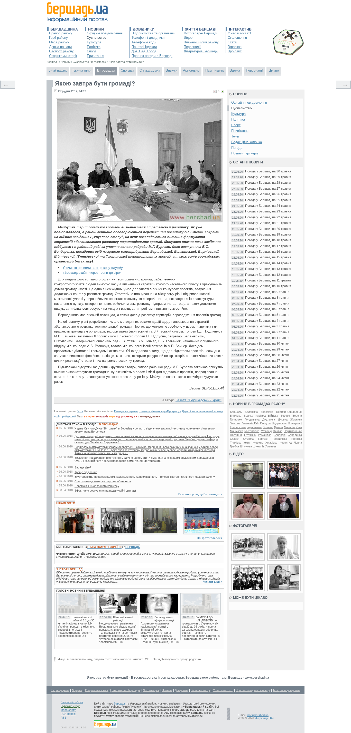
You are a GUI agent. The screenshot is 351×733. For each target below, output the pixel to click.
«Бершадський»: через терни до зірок (92, 273)
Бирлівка (235, 415)
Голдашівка (252, 419)
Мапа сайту (68, 709)
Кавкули (265, 423)
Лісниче (268, 427)
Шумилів (258, 446)
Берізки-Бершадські (289, 411)
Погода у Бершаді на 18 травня (268, 240)
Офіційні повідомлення (105, 33)
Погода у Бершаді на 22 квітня (267, 389)
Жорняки (296, 419)
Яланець (270, 446)
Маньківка (236, 431)
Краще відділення (86, 472)
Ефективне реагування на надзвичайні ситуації (105, 490)
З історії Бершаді (69, 569)
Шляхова (246, 446)
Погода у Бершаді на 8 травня (267, 297)
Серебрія (279, 434)
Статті (232, 42)
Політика (93, 47)
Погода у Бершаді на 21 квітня (267, 395)
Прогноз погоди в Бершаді (152, 56)
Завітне (235, 423)
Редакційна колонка (246, 142)
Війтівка (273, 415)
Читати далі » (212, 581)
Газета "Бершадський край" (198, 400)
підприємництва (126, 416)
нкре (112, 416)
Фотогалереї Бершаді (200, 33)
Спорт (91, 51)
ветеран (89, 416)
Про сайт (235, 51)
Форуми (77, 690)
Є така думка (150, 70)
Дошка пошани (60, 47)
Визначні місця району (201, 42)
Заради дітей (83, 467)
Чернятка (286, 442)
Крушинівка (254, 427)
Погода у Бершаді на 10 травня (268, 286)
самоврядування (149, 416)
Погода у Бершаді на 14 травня (268, 263)
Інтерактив (240, 29)
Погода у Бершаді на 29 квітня (267, 349)
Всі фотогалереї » (209, 538)
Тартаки (263, 438)
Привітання (95, 56)
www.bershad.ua (257, 677)
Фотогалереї (245, 526)
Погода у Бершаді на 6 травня (267, 309)
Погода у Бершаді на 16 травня (268, 251)
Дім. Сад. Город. (144, 51)
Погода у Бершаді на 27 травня (268, 188)
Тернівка (296, 438)
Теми (235, 136)
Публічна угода (70, 706)
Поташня (236, 434)
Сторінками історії (63, 56)
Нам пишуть (214, 70)
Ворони (297, 415)
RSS (63, 717)
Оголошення (237, 38)
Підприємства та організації (153, 33)
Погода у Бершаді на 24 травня (268, 206)
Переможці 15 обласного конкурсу (97, 485)
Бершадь (132, 547)
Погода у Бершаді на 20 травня (268, 229)
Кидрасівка (279, 423)
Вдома (235, 70)
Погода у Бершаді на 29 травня (268, 177)
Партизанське (293, 431)
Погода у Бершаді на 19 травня (268, 234)
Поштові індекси (144, 47)
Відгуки (171, 70)
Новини (96, 29)
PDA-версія (68, 713)
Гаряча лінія (81, 70)
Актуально (191, 70)
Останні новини (248, 162)
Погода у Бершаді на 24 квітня (267, 378)
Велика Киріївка (255, 415)
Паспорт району (61, 51)
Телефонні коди (144, 42)
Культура (94, 42)
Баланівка (251, 411)
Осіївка (277, 431)
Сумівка (248, 438)
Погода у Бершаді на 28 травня (268, 182)
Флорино (257, 442)
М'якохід (266, 431)
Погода (236, 148)
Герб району (58, 38)
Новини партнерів (244, 153)
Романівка (264, 434)
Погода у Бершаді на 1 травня (267, 338)
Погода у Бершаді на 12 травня (268, 275)
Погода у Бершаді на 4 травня (267, 320)
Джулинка (268, 419)
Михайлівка (251, 431)
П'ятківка (250, 434)
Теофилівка (279, 438)
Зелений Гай (250, 423)
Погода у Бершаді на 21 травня (268, 223)
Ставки (234, 438)
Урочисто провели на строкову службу (93, 268)
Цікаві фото (65, 503)
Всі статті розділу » (200, 494)
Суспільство (96, 38)
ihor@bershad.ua (258, 715)
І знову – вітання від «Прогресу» (160, 411)
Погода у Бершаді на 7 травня (267, 303)
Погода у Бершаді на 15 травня (268, 257)
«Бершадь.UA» (264, 718)
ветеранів (102, 416)
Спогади (127, 70)
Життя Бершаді (200, 29)
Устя (80, 411)
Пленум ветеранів (126, 411)
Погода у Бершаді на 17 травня (268, 246)
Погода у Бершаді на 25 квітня (267, 372)
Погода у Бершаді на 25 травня (268, 200)
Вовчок (285, 415)
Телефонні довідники (148, 38)
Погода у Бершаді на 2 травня (267, 332)
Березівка (267, 411)
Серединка (295, 434)
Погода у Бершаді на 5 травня (267, 315)
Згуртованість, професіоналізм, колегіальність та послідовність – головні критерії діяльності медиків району (145, 476)
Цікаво (274, 70)
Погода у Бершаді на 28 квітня (267, 355)
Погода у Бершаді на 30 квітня (267, 343)
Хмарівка (271, 442)
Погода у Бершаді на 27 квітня (267, 361)
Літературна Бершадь (201, 51)
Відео (188, 38)
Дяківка (283, 419)
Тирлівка (235, 442)
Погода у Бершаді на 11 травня (268, 280)
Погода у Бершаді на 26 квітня (267, 366)
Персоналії (192, 47)
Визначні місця (200, 690)
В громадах (106, 70)
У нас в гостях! (239, 33)
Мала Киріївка (293, 427)
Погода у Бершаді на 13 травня (268, 269)
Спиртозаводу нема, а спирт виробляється (103, 481)
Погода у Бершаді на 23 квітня (267, 384)
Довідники (143, 29)
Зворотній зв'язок (72, 702)
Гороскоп (235, 47)
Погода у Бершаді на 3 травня (267, 326)
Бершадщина (64, 29)
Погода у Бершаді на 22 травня (268, 217)
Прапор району (60, 33)
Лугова (278, 427)
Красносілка (238, 427)
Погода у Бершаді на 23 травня (268, 211)
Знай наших (58, 70)
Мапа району (59, 42)
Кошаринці (295, 423)
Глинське (236, 419)
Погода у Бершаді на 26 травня (268, 194)
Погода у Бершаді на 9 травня (267, 292)
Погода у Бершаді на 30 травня (268, 171)
